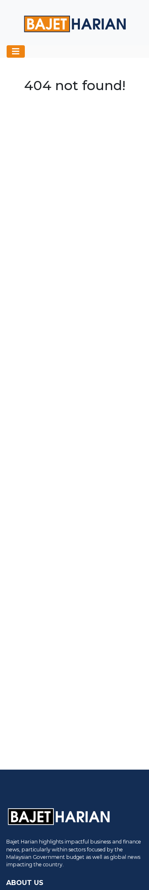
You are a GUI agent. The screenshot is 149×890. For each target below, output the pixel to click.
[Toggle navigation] (16, 51)
